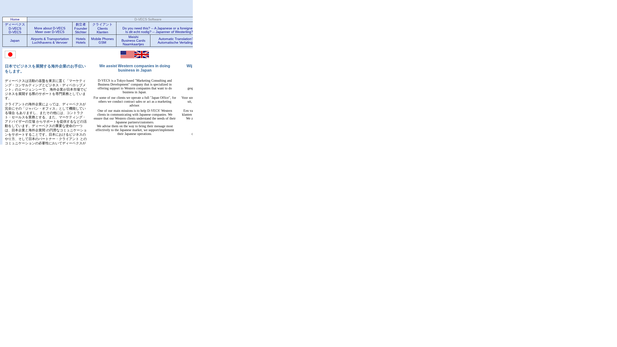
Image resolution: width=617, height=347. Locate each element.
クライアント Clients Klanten (102, 28)
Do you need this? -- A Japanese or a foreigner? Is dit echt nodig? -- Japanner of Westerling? (159, 30)
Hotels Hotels (81, 40)
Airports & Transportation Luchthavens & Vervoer (50, 40)
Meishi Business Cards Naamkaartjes (133, 40)
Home (15, 19)
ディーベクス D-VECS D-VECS (15, 28)
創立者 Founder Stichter (80, 28)
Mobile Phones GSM (102, 40)
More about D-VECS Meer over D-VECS (49, 30)
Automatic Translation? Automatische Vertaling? (176, 40)
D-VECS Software (147, 19)
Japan (15, 40)
